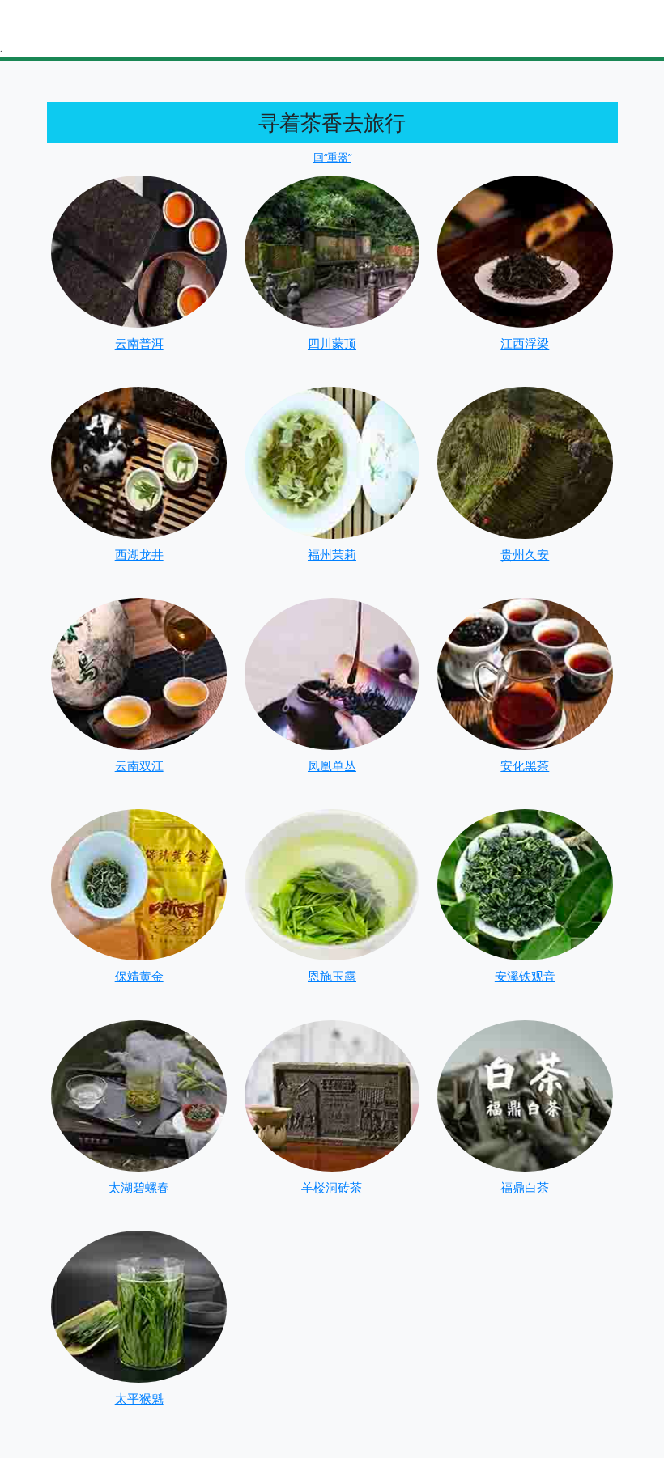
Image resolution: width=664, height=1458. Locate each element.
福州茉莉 (332, 554)
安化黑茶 (524, 765)
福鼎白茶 (524, 1187)
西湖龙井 (139, 554)
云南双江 (139, 765)
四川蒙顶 (332, 343)
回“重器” (332, 157)
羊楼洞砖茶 (331, 1187)
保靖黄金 (139, 976)
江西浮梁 (524, 343)
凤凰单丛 (332, 765)
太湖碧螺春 (139, 1187)
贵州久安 (524, 554)
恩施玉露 (332, 976)
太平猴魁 (139, 1398)
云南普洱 (139, 343)
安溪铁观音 (525, 976)
